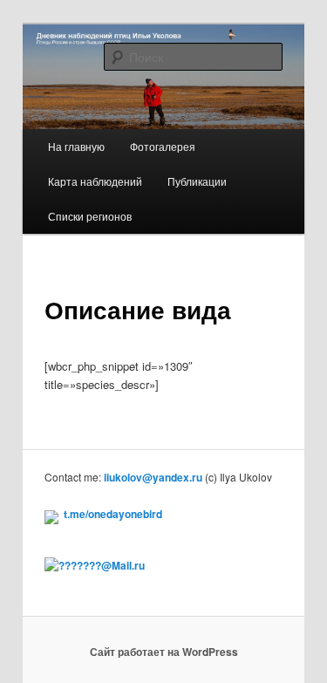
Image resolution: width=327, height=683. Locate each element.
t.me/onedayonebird (113, 514)
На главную (76, 146)
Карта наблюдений (95, 181)
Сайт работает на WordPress (164, 651)
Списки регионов (90, 215)
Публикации (197, 181)
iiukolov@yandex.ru (153, 477)
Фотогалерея (162, 146)
